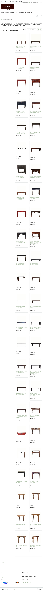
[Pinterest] (25, 583)
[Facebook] (23, 583)
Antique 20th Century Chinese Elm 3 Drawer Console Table (20, 198)
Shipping (2, 572)
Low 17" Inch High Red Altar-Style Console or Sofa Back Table (21, 439)
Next (39, 554)
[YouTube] (30, 583)
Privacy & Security (4, 576)
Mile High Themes (16, 589)
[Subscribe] (40, 579)
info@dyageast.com (34, 2)
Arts (16, 12)
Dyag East (5, 589)
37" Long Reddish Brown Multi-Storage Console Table (35, 90)
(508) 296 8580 (25, 2)
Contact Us (14, 575)
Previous (18, 554)
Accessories (21, 12)
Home (2, 19)
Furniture (12, 12)
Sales (32, 12)
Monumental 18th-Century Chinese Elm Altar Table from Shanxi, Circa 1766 (35, 350)
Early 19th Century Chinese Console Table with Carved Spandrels (21, 416)
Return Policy (3, 573)
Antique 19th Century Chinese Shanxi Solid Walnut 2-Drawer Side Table (35, 242)
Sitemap (13, 576)
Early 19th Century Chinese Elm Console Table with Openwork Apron (35, 372)
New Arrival (27, 12)
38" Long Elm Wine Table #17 (21, 524)
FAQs (2, 577)
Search (13, 572)
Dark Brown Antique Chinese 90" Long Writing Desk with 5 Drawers (35, 155)
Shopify (8, 589)
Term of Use (3, 575)
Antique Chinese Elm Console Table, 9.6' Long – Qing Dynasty (35, 394)
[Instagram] (27, 583)
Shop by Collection (5, 12)
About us (13, 573)
